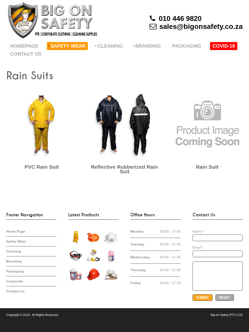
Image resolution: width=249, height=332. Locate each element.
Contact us (25, 54)
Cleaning (110, 46)
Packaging (186, 46)
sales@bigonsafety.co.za (201, 26)
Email (198, 247)
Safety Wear (68, 46)
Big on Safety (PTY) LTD (227, 315)
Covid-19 (224, 46)
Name (198, 231)
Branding (148, 46)
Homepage (24, 46)
